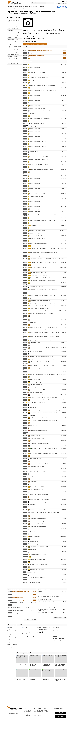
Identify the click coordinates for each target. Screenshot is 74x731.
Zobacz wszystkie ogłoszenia (30, 619)
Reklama (45, 710)
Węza (22, 13)
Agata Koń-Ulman (57, 629)
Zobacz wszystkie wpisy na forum (60, 617)
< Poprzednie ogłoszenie (29, 44)
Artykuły (10, 6)
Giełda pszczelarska (37, 714)
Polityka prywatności (27, 714)
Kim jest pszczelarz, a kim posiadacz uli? (52, 601)
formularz (20, 714)
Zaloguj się (58, 3)
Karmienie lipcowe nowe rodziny (52, 599)
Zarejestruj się (64, 3)
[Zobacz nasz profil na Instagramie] (63, 7)
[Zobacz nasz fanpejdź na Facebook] (58, 7)
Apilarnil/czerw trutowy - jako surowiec (52, 612)
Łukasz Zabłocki (26, 629)
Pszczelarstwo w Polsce (12, 8)
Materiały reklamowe (27, 711)
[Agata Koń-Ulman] (60, 627)
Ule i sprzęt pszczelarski (38, 8)
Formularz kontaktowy (27, 715)
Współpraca (42, 6)
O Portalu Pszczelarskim (28, 710)
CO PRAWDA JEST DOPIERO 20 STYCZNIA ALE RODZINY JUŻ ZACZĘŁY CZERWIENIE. (52, 597)
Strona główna (9, 13)
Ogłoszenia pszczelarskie (16, 13)
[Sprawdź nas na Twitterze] (60, 7)
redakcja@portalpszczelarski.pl (14, 713)
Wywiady (45, 8)
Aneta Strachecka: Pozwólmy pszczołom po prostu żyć (52, 607)
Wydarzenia (25, 6)
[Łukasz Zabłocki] (29, 627)
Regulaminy (26, 712)
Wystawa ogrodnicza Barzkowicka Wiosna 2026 (52, 614)
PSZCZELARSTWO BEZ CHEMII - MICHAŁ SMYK (52, 593)
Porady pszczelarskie (20, 8)
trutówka (52, 591)
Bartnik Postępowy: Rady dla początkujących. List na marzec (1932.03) (52, 610)
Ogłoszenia (15, 6)
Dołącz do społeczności (60, 713)
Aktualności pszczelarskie (38, 710)
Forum (20, 6)
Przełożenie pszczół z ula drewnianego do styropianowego (52, 604)
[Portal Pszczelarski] (18, 2)
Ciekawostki (36, 6)
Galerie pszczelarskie (25, 653)
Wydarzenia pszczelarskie (38, 711)
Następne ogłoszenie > (41, 44)
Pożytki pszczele (36, 716)
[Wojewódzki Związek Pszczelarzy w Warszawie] (45, 627)
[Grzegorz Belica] (14, 627)
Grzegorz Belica (10, 629)
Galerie (30, 6)
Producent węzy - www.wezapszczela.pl (29, 13)
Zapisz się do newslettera (60, 717)
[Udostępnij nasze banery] (66, 7)
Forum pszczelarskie (37, 712)
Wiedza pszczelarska (29, 8)
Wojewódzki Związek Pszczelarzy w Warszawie (43, 630)
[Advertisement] (11, 667)
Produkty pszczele (37, 718)
